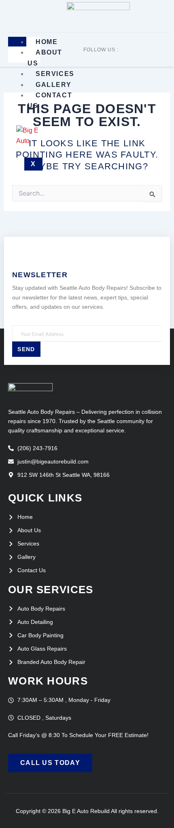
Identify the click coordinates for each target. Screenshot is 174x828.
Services (55, 73)
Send (26, 349)
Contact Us (50, 100)
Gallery (53, 84)
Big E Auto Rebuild (86, 811)
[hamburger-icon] (17, 41)
